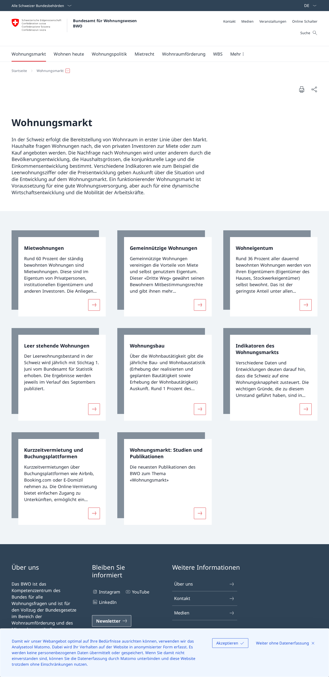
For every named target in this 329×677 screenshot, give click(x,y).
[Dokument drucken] (301, 89)
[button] (29, 54)
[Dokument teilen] (314, 89)
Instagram (109, 592)
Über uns (183, 584)
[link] (59, 273)
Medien (181, 613)
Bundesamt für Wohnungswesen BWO (105, 23)
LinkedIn (108, 602)
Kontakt (182, 598)
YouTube (140, 592)
